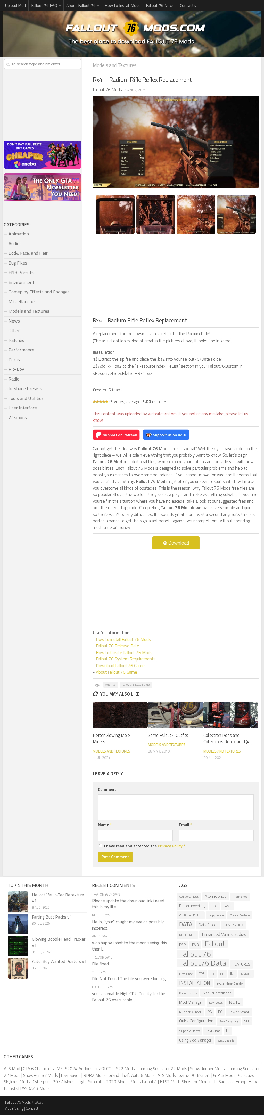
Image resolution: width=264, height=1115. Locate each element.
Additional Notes (189, 897)
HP (222, 973)
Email (185, 825)
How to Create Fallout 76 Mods (124, 652)
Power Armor (238, 1012)
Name (105, 825)
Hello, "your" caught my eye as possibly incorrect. (128, 925)
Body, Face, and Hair (28, 253)
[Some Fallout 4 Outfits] (175, 715)
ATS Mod (12, 1068)
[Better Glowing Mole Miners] (120, 715)
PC (220, 1012)
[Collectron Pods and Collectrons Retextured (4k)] (230, 715)
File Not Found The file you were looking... (130, 978)
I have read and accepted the (144, 846)
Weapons (18, 417)
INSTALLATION (194, 983)
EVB (195, 945)
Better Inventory (192, 906)
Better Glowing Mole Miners (111, 738)
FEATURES (241, 964)
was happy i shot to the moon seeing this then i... (129, 945)
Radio (14, 378)
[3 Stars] (100, 401)
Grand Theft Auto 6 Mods (132, 1075)
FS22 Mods (124, 1068)
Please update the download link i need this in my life (128, 903)
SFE (247, 1021)
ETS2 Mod (169, 1081)
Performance (21, 349)
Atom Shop (240, 896)
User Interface (23, 407)
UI (227, 1031)
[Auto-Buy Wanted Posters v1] (18, 968)
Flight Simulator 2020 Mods (102, 1081)
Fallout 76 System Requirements (125, 659)
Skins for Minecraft (199, 1081)
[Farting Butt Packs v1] (18, 924)
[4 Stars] (103, 401)
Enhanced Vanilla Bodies (224, 934)
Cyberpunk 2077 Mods (54, 1081)
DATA (185, 924)
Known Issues (188, 993)
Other (14, 330)
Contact (32, 1108)
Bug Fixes (18, 262)
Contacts (188, 5)
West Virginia (226, 1040)
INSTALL (245, 973)
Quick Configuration (196, 1021)
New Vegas (216, 1002)
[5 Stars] (106, 401)
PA (210, 1012)
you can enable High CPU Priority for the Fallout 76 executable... (128, 996)
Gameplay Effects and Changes (39, 291)
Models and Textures (114, 65)
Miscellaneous (22, 301)
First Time (186, 973)
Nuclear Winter (190, 1011)
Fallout (215, 944)
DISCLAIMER (187, 934)
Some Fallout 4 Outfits (168, 735)
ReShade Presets (25, 388)
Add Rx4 (111, 684)
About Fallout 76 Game (116, 672)
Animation (19, 233)
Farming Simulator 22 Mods (162, 1068)
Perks (14, 359)
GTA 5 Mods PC (227, 1075)
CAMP (227, 906)
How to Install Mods (123, 5)
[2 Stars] (97, 401)
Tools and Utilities (26, 398)
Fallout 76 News (160, 5)
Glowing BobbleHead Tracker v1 (58, 942)
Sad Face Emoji (232, 1081)
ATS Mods (167, 1075)
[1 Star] (94, 401)
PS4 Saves (70, 1075)
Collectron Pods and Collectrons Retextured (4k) (228, 738)
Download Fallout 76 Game (120, 665)
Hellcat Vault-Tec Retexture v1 (58, 897)
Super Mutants (189, 1031)
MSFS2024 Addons (75, 1068)
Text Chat (213, 1031)
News (14, 320)
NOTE (234, 1001)
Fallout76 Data (202, 963)
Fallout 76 (195, 954)
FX (212, 974)
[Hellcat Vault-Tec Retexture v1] (18, 901)
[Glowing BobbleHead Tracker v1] (18, 946)
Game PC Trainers (194, 1075)
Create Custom (240, 915)
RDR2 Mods (94, 1075)
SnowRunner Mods (207, 1068)
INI (232, 973)
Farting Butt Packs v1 (52, 917)
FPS (202, 974)
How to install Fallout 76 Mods (123, 639)
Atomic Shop (215, 896)
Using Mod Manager (195, 1040)
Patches (16, 340)
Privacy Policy (170, 846)
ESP (182, 945)
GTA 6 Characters (38, 1068)
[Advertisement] (176, 277)
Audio (14, 243)
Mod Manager (191, 1002)
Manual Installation (217, 992)
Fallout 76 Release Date (117, 645)
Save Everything (229, 1021)
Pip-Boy (16, 369)
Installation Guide (229, 983)
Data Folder (208, 925)
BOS (214, 906)
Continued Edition (190, 915)
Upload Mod (15, 5)
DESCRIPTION (234, 925)
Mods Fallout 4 (143, 1081)
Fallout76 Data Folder (136, 684)
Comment (107, 789)
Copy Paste (216, 915)
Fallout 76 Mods (18, 1102)
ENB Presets (21, 272)
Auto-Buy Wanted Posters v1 (59, 961)
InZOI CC (103, 1068)
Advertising (14, 1108)
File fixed (100, 964)
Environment (21, 282)
